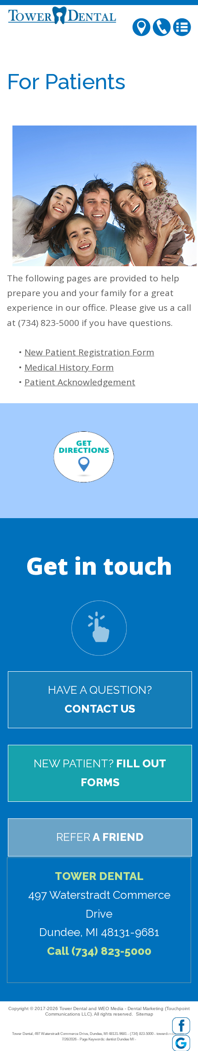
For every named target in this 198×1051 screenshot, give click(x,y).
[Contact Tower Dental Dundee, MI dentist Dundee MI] (99, 627)
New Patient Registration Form (89, 352)
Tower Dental (73, 1008)
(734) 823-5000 (111, 951)
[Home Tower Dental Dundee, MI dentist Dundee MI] (99, 15)
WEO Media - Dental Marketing (130, 1008)
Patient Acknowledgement (79, 382)
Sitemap (144, 1014)
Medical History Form (69, 367)
